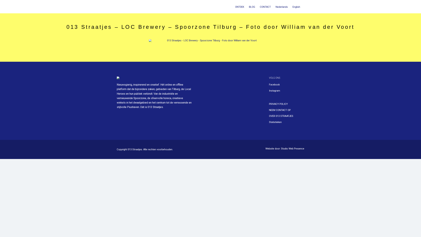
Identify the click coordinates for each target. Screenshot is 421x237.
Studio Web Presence (292, 148)
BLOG (252, 6)
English (296, 6)
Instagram (274, 90)
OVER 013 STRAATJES (281, 116)
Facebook (274, 84)
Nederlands (282, 6)
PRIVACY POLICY (278, 104)
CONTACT (265, 6)
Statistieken (275, 122)
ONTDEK (239, 6)
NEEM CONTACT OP (280, 110)
